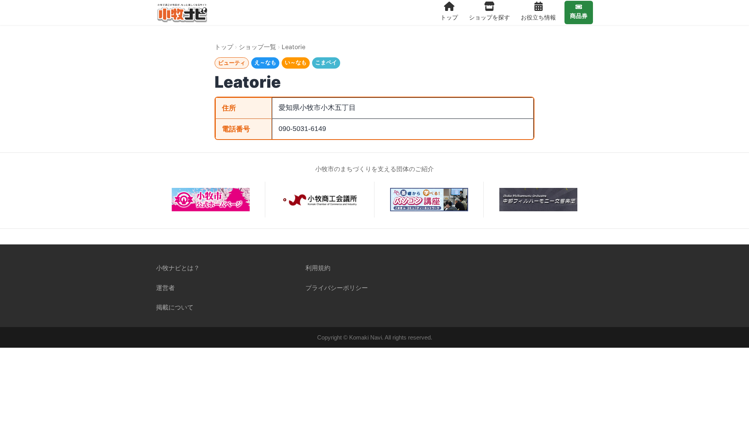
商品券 (578, 15)
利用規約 (317, 268)
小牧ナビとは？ (178, 268)
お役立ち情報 (538, 17)
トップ (449, 17)
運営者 (165, 288)
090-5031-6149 (302, 129)
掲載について (174, 307)
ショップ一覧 (257, 47)
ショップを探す (489, 17)
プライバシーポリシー (336, 288)
